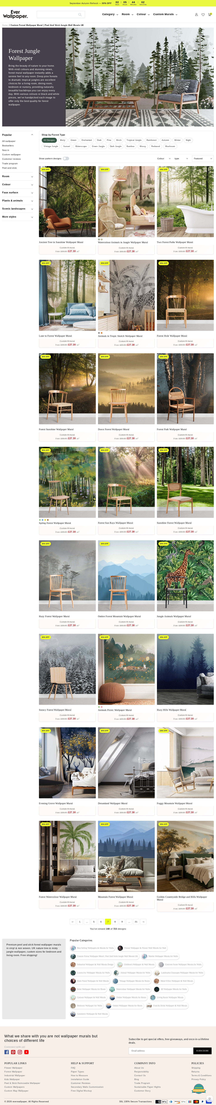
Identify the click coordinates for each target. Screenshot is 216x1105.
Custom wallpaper (11, 154)
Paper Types (77, 1071)
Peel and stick (9, 168)
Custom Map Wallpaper (16, 1091)
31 (136, 921)
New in (5, 150)
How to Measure (79, 1075)
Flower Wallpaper (13, 1068)
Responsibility (141, 1071)
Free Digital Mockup (81, 1091)
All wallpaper (8, 141)
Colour (6, 184)
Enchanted (87, 140)
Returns (195, 1071)
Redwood (155, 146)
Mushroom (170, 146)
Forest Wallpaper (13, 1071)
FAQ (73, 1068)
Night (188, 140)
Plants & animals (12, 200)
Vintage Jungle (51, 146)
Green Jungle (98, 146)
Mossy (143, 146)
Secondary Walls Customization (87, 1087)
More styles (9, 217)
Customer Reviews (80, 1083)
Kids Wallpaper (12, 1079)
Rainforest (151, 140)
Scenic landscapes (13, 208)
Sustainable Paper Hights (147, 1087)
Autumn (165, 140)
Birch (118, 140)
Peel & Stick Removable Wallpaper (22, 1083)
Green (73, 140)
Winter (177, 140)
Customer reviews (11, 159)
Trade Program (142, 1083)
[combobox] (61, 14)
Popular (7, 135)
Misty (62, 140)
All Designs (49, 140)
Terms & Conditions (201, 1075)
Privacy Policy (198, 1079)
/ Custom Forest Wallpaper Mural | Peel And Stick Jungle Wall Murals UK (46, 25)
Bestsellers (8, 145)
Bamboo (130, 146)
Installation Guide (80, 1079)
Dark (99, 140)
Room (5, 176)
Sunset (66, 146)
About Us (139, 1068)
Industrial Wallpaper (14, 1075)
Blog (136, 1079)
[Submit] (80, 14)
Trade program (10, 163)
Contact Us (140, 1075)
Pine (109, 140)
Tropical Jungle (134, 140)
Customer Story (142, 1091)
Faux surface (10, 192)
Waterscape (81, 146)
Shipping (195, 1068)
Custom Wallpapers (14, 1087)
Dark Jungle (116, 146)
